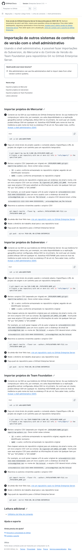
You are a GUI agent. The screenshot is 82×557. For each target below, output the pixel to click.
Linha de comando (38, 14)
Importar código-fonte (22, 14)
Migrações (8, 14)
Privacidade (31, 549)
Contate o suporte (12, 536)
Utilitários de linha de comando (20, 514)
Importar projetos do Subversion (24, 242)
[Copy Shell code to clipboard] (74, 133)
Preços (45, 549)
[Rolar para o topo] (77, 552)
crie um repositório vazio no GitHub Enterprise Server (53, 219)
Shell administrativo (54, 14)
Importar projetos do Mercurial (23, 109)
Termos (22, 549)
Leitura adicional (14, 508)
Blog (69, 549)
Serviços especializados (58, 549)
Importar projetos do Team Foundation (28, 375)
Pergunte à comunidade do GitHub (18, 533)
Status (39, 549)
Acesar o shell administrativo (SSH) (22, 127)
